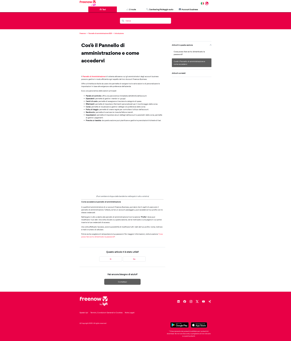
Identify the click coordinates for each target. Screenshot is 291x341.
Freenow (83, 33)
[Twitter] (197, 301)
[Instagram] (191, 301)
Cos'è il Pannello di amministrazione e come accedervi (189, 62)
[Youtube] (203, 301)
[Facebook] (184, 301)
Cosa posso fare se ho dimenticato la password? (189, 52)
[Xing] (209, 301)
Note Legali (129, 312)
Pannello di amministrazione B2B (100, 33)
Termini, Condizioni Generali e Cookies (106, 312)
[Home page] (88, 3)
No (134, 259)
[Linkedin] (178, 301)
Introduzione (119, 33)
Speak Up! (84, 312)
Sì (110, 259)
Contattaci (122, 282)
